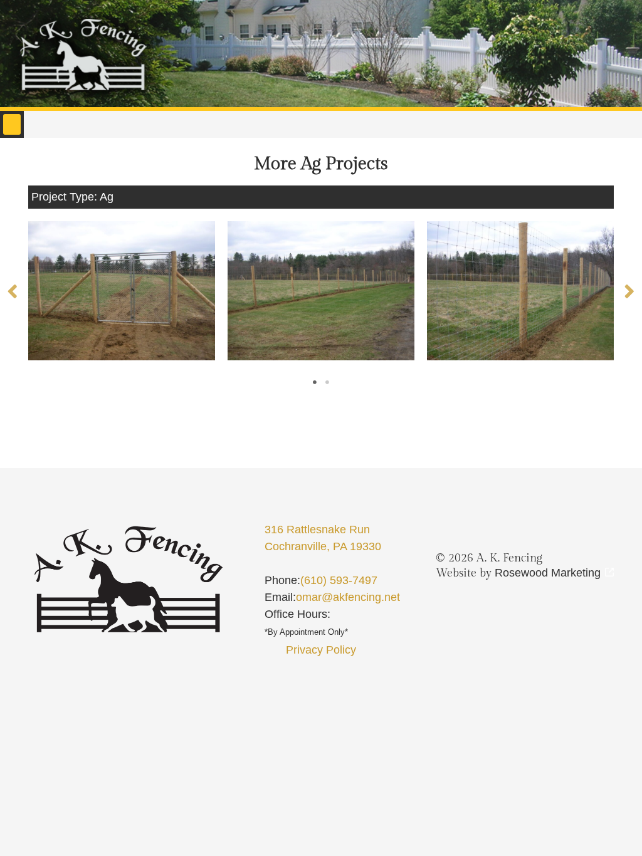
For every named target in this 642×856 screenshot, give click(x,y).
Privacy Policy (321, 650)
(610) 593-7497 (338, 580)
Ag (106, 197)
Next (629, 291)
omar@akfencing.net (348, 597)
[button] (12, 124)
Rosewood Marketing (548, 572)
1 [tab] (314, 382)
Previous (12, 291)
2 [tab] (327, 382)
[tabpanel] (121, 291)
